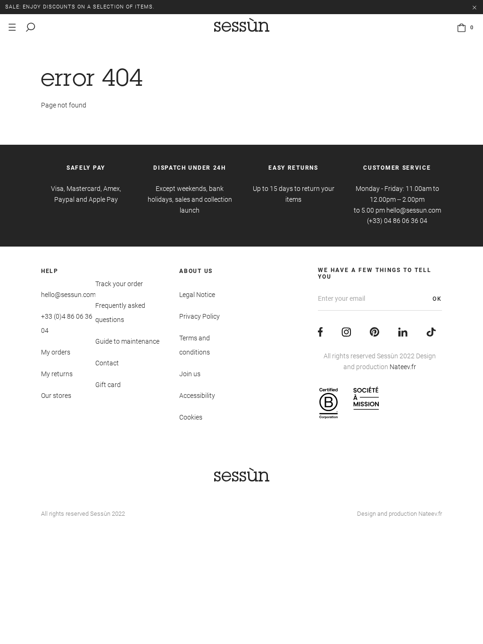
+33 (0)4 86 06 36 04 (66, 323)
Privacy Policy (199, 316)
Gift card (108, 384)
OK (437, 299)
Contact (107, 363)
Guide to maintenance (127, 341)
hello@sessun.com (68, 294)
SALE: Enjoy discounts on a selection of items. (80, 7)
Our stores (56, 395)
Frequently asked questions (120, 312)
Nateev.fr (403, 367)
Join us (189, 374)
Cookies (190, 417)
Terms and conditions (194, 345)
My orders (55, 352)
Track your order (119, 284)
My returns (57, 374)
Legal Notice (197, 294)
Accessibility (197, 395)
